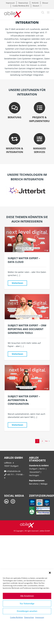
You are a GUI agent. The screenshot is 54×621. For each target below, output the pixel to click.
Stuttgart (33, 468)
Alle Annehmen (27, 596)
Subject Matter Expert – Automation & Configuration (24, 400)
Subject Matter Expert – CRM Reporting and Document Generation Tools (27, 329)
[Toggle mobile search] (42, 12)
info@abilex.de (13, 471)
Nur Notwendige (27, 603)
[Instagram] (13, 501)
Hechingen (34, 475)
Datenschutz (29, 617)
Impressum (39, 617)
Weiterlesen (17, 283)
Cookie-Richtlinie (16, 617)
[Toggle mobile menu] (48, 12)
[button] (49, 572)
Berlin (42, 468)
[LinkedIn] (6, 501)
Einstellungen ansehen (27, 611)
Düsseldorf (35, 472)
